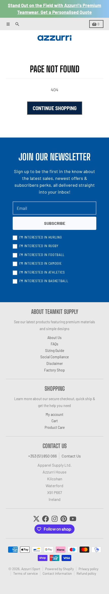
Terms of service (25, 573)
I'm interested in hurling (40, 237)
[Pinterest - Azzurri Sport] (63, 518)
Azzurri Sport (30, 569)
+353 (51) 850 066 (42, 455)
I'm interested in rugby (39, 246)
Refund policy (86, 573)
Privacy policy (88, 569)
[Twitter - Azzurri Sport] (36, 518)
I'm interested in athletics (42, 272)
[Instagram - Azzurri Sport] (54, 518)
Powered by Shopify (59, 569)
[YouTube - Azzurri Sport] (72, 518)
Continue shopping (55, 108)
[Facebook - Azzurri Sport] (45, 518)
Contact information (57, 573)
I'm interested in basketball (43, 281)
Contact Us (71, 455)
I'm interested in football (42, 254)
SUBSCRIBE (54, 223)
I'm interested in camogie (40, 263)
